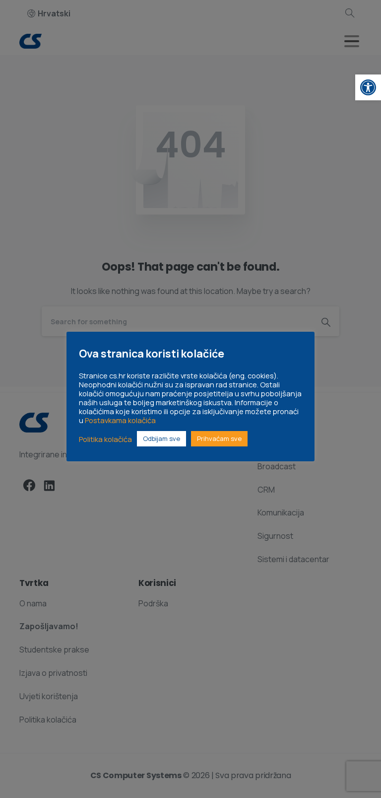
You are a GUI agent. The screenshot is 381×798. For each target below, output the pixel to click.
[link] (368, 87)
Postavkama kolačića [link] (120, 420)
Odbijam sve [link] (161, 438)
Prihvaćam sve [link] (219, 438)
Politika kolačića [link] (105, 439)
